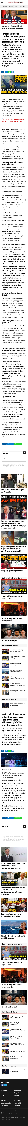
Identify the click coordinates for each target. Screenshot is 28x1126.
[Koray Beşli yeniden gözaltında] (14, 561)
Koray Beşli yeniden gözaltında (12, 571)
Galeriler (10, 6)
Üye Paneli (22, 6)
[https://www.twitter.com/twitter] (5, 1085)
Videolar (4, 6)
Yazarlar (16, 6)
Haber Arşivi (17, 1103)
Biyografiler (17, 1093)
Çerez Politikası (14, 1117)
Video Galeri (17, 1090)
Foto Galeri (4, 1090)
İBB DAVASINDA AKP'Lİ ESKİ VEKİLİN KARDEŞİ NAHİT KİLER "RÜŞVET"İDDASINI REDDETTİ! (13, 866)
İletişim (8, 1117)
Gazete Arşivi (4, 1106)
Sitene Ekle (8, 1119)
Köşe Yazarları (5, 1093)
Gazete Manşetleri (6, 1103)
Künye (3, 1117)
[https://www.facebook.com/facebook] (2, 1085)
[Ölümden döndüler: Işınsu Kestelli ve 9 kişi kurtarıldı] (14, 927)
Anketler (3, 1095)
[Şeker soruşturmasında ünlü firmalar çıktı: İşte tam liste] (14, 905)
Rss (3, 1119)
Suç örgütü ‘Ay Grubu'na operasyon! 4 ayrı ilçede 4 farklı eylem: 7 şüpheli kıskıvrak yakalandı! (13, 549)
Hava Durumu (5, 1101)
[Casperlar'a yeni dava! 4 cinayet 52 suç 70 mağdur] (14, 480)
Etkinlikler (16, 1095)
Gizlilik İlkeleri (22, 1117)
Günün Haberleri (18, 1101)
